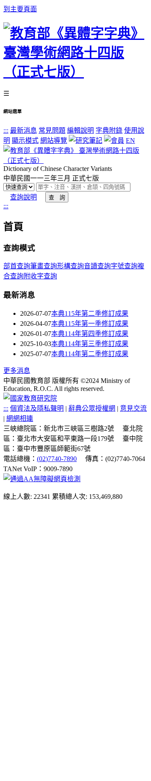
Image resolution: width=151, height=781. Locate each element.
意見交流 (133, 408)
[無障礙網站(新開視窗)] (42, 478)
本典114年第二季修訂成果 (89, 353)
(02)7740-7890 (57, 458)
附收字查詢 (40, 276)
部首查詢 (16, 266)
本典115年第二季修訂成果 (89, 313)
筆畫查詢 (43, 266)
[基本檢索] (75, 160)
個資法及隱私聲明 (37, 408)
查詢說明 (23, 197)
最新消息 (23, 130)
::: (5, 130)
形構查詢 (70, 266)
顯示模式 (25, 140)
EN (130, 140)
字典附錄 (109, 130)
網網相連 (19, 418)
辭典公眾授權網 (91, 408)
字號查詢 (124, 266)
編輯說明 (80, 130)
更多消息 (16, 370)
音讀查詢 (97, 266)
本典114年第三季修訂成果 (89, 343)
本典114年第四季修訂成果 (89, 333)
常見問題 (52, 130)
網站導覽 (53, 140)
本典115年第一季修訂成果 (89, 323)
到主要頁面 (20, 9)
